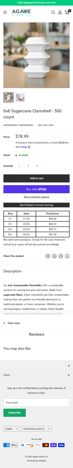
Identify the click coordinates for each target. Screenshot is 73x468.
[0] (67, 12)
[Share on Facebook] (47, 256)
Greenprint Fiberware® (18, 125)
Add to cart (36, 178)
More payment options (36, 196)
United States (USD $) (33, 429)
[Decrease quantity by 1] (19, 165)
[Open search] (53, 12)
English (8, 429)
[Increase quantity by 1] (37, 165)
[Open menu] (5, 12)
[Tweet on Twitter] (60, 256)
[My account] (60, 12)
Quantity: (8, 165)
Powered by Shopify (36, 460)
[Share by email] (67, 256)
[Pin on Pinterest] (54, 256)
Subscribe (14, 412)
